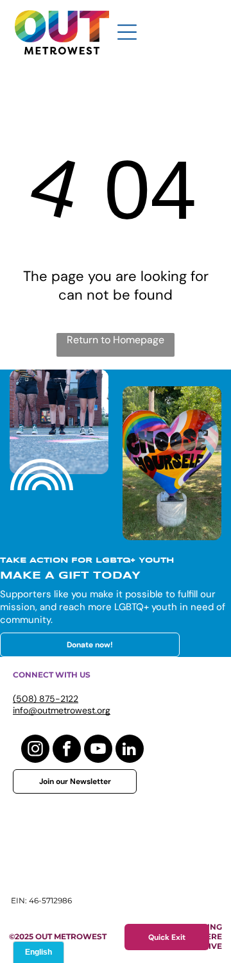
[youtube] (98, 750)
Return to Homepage (115, 339)
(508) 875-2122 (45, 698)
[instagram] (35, 750)
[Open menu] (127, 32)
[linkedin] (130, 750)
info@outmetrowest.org (61, 710)
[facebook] (67, 750)
